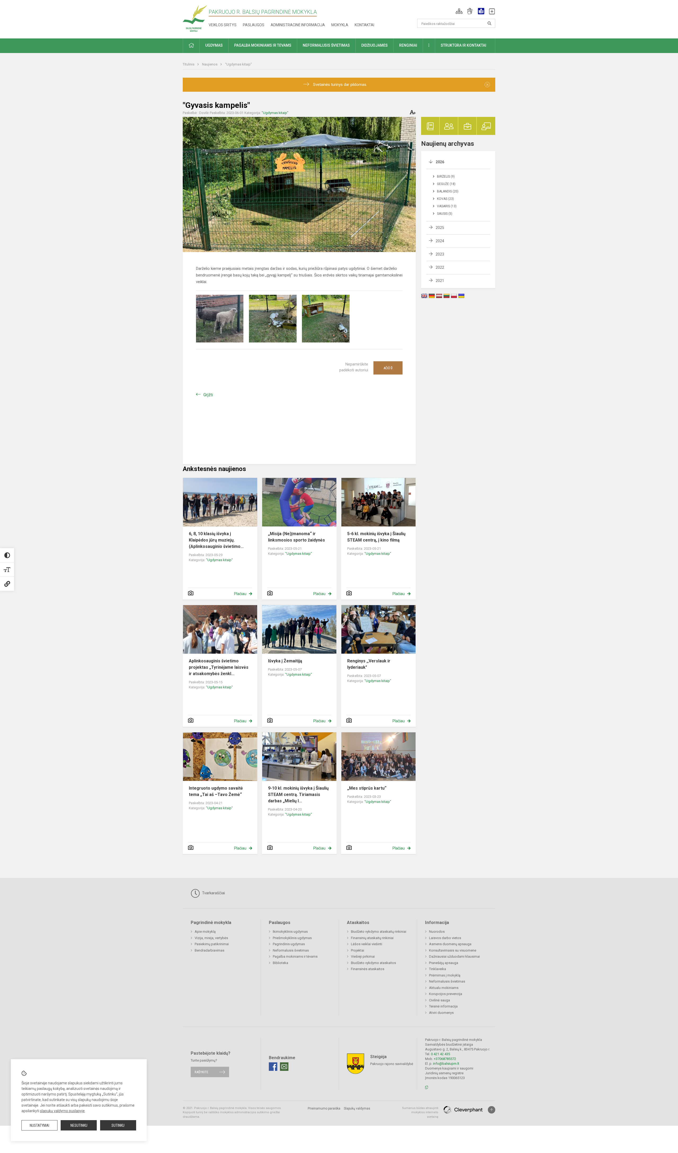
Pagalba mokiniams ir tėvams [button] (262, 45)
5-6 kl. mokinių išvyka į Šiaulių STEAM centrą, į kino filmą (376, 537)
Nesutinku (78, 1125)
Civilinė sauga (439, 1000)
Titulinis (189, 64)
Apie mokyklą (205, 932)
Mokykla (339, 25)
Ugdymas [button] (214, 45)
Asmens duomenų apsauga (450, 944)
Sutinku (117, 1125)
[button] (459, 11)
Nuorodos (437, 932)
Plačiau (240, 594)
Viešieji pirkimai (363, 956)
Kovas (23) (445, 199)
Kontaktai (364, 25)
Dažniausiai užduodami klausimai (454, 956)
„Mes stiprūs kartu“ (366, 788)
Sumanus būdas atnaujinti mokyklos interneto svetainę (420, 1112)
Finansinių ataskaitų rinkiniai (372, 938)
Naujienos (210, 64)
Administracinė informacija (298, 25)
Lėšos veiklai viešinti (366, 944)
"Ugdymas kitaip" (238, 64)
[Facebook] (273, 1066)
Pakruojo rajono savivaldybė (391, 1064)
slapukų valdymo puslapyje (62, 1111)
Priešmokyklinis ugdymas (292, 938)
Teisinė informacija (443, 1006)
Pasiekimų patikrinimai (212, 944)
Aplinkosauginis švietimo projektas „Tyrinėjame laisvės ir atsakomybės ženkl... (218, 667)
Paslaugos (253, 25)
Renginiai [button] (408, 45)
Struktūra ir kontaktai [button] (463, 45)
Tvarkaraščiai (213, 893)
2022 (440, 267)
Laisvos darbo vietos (445, 938)
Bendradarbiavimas (209, 950)
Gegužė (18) (446, 184)
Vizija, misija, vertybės (211, 938)
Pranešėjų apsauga (443, 963)
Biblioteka (280, 963)
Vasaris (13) (447, 206)
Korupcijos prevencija (445, 994)
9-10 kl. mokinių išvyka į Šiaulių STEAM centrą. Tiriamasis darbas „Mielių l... (298, 794)
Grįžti (208, 394)
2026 (440, 162)
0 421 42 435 (440, 1054)
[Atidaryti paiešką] (489, 23)
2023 (440, 254)
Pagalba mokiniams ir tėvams (295, 956)
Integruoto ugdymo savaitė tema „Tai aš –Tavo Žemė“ (216, 791)
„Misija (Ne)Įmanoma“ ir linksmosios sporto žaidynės (296, 537)
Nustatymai (39, 1125)
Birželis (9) (446, 176)
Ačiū (387, 368)
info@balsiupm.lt (446, 1064)
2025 (440, 228)
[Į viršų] (491, 1110)
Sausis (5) (444, 213)
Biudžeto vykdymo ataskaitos (373, 963)
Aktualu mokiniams (443, 988)
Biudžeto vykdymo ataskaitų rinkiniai (378, 932)
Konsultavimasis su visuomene (452, 950)
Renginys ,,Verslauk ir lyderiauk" (368, 664)
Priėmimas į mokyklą (444, 975)
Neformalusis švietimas (291, 950)
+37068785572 (445, 1059)
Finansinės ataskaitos (367, 969)
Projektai (357, 950)
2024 (440, 241)
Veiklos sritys (223, 25)
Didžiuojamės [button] (374, 45)
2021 (440, 281)
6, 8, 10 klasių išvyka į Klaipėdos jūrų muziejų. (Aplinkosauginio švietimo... (216, 540)
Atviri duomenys (441, 1013)
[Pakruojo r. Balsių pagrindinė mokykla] (195, 18)
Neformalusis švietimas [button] (326, 45)
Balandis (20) (447, 191)
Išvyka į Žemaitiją (285, 660)
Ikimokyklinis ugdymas (290, 932)
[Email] (284, 1066)
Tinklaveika (437, 969)
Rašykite (201, 1072)
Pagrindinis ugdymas (289, 944)
